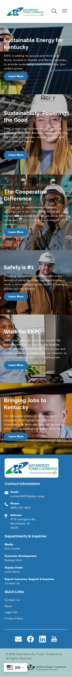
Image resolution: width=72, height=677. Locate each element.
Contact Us (12, 583)
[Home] (26, 11)
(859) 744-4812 (20, 508)
